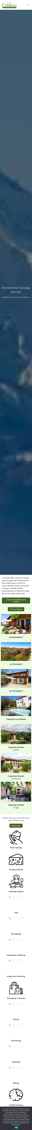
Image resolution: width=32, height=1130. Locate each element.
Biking (16, 1083)
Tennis (16, 1019)
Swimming (16, 1041)
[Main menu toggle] (28, 5)
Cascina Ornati (16, 747)
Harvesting (16, 934)
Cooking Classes (16, 891)
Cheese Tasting (16, 870)
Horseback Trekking (16, 955)
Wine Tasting (16, 848)
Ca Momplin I (16, 637)
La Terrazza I (16, 664)
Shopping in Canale (16, 998)
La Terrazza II (16, 691)
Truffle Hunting (16, 1105)
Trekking (16, 1062)
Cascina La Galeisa (16, 719)
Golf (16, 913)
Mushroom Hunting (16, 976)
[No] (30, 1118)
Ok (16, 1127)
